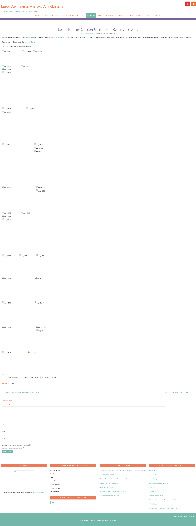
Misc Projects (110, 16)
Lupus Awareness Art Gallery (109, 483)
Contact (157, 16)
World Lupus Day (154, 504)
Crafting (91, 16)
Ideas (100, 16)
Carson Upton (30, 37)
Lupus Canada (153, 475)
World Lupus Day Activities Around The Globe (164, 508)
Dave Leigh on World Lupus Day (110, 475)
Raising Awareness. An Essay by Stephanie (21, 392)
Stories (139, 16)
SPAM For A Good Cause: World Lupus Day (113, 491)
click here (31, 42)
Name (4, 424)
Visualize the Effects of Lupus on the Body (162, 500)
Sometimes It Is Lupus (107, 487)
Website (5, 438)
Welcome (54, 16)
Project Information (69, 16)
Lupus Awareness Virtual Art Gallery (32, 6)
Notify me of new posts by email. (12, 449)
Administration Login (180, 516)
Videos (147, 16)
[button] (12, 51)
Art (82, 16)
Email (4, 431)
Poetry (130, 16)
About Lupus (153, 470)
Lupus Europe (153, 479)
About (45, 16)
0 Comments (113, 33)
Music (121, 16)
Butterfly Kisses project (61, 37)
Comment (6, 405)
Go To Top (191, 516)
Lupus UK (152, 487)
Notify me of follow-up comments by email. (15, 445)
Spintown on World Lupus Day (109, 495)
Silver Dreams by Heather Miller (178, 392)
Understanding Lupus (156, 495)
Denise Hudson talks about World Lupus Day (114, 479)
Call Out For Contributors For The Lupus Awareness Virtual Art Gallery (122, 470)
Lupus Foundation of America (158, 483)
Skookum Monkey (38, 492)
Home (37, 16)
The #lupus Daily (154, 491)
